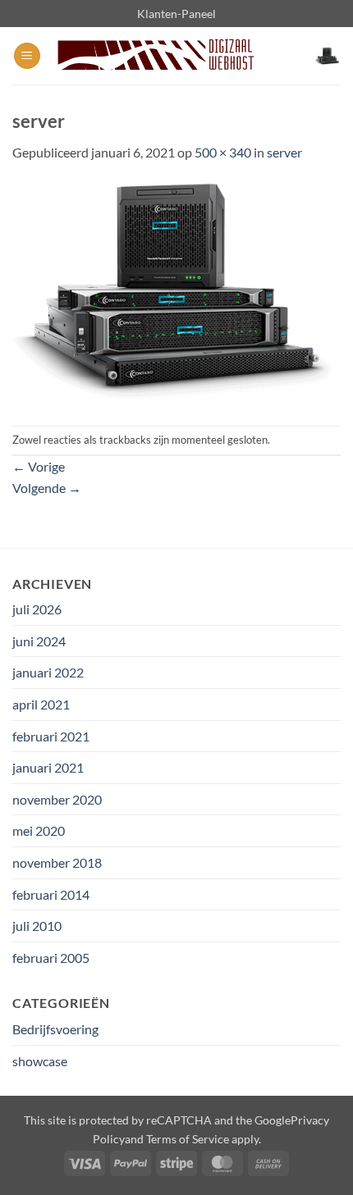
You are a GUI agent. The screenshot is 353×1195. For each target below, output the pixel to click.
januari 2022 (48, 672)
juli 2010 (37, 925)
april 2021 (41, 704)
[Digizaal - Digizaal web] (154, 56)
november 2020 (57, 799)
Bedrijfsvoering (55, 1029)
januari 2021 (48, 767)
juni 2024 (39, 641)
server (284, 152)
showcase (39, 1061)
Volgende (46, 487)
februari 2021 (50, 736)
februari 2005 (50, 957)
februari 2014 (50, 894)
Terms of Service (187, 1139)
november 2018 (57, 862)
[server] (176, 292)
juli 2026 (37, 609)
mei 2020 (38, 830)
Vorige (38, 466)
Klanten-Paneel (176, 14)
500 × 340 (223, 152)
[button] (27, 56)
